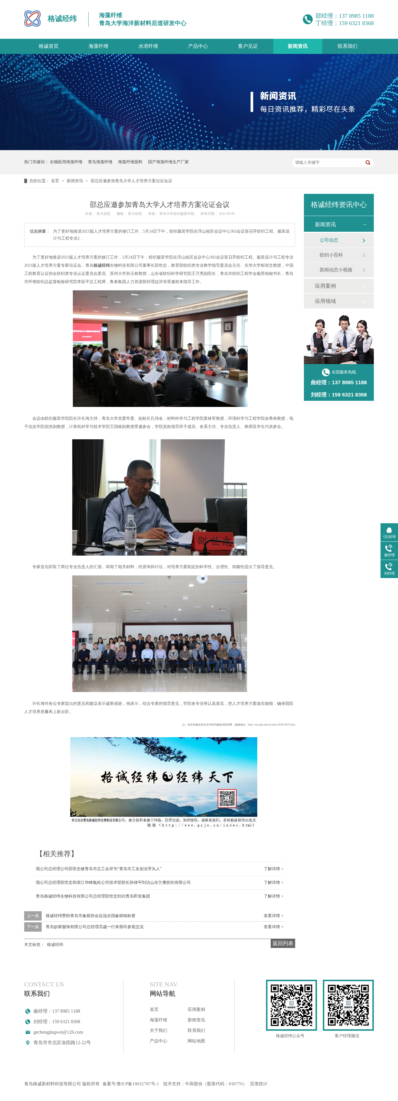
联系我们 (348, 46)
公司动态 (329, 240)
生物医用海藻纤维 (66, 162)
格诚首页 (49, 46)
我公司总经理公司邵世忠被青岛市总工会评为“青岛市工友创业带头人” (99, 869)
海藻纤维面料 (130, 162)
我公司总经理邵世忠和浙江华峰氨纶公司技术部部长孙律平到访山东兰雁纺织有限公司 (113, 882)
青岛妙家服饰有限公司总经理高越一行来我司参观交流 (95, 927)
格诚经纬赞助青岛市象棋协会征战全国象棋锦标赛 (90, 916)
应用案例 (325, 286)
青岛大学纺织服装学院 (177, 214)
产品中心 (198, 46)
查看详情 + (273, 916)
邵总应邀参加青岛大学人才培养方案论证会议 (131, 181)
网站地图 (196, 1041)
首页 (55, 181)
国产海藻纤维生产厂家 (168, 162)
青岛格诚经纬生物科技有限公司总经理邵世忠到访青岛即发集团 (93, 896)
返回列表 (282, 943)
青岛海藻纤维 (100, 162)
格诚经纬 (55, 944)
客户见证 (248, 46)
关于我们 (158, 1030)
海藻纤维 (98, 46)
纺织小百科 (331, 254)
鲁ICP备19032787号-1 (138, 1083)
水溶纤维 (148, 46)
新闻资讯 (298, 46)
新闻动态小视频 (336, 269)
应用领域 (325, 301)
